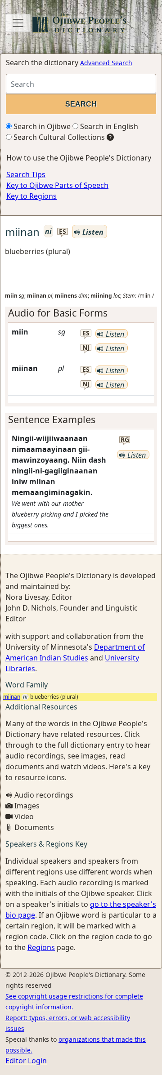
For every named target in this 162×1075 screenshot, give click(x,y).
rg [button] (125, 440)
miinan (11, 696)
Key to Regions (31, 196)
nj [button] (86, 348)
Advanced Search (106, 62)
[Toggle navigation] (18, 23)
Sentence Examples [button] (51, 419)
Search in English (108, 126)
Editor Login (26, 1061)
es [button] (62, 232)
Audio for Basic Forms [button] (58, 312)
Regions (41, 947)
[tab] (81, 313)
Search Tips (25, 174)
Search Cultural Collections (58, 137)
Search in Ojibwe (41, 126)
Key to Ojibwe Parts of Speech (57, 185)
